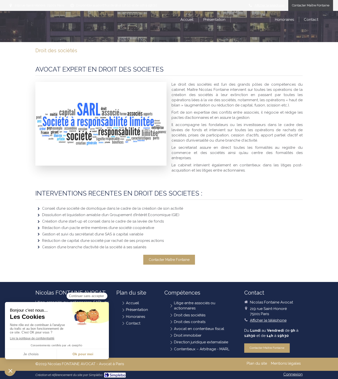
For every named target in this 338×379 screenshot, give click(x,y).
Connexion (293, 374)
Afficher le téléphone (269, 5)
